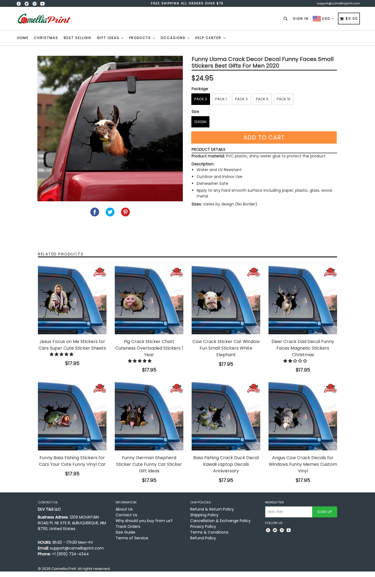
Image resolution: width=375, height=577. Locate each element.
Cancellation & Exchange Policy (220, 520)
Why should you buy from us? (144, 520)
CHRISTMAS (46, 37)
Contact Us (126, 515)
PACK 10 (283, 99)
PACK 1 (221, 99)
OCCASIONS (174, 37)
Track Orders (128, 526)
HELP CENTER (209, 37)
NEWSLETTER (274, 502)
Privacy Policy (203, 526)
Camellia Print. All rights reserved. (81, 568)
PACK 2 (200, 99)
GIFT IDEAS (109, 37)
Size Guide (125, 532)
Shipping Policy (204, 515)
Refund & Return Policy (212, 509)
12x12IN (200, 121)
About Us (124, 509)
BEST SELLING (77, 37)
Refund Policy (203, 538)
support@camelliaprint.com (338, 3)
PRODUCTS (140, 37)
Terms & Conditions (209, 532)
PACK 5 (262, 99)
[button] (62, 354)
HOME (23, 37)
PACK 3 (241, 99)
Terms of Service (132, 538)
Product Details (208, 149)
